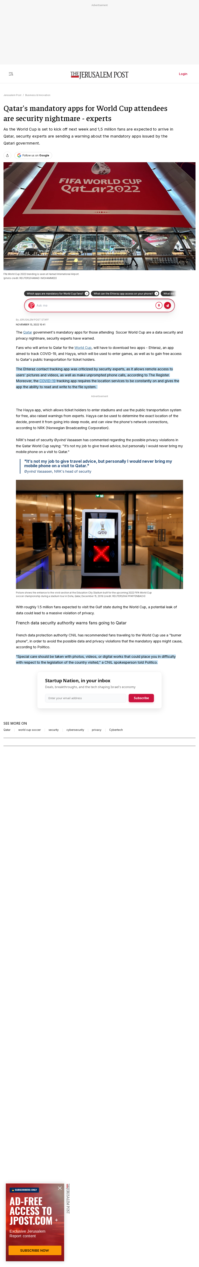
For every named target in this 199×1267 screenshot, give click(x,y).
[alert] (35, 1222)
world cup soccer (29, 729)
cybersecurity (75, 729)
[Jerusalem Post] (99, 75)
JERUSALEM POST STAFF (34, 319)
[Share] (7, 155)
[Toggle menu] (10, 73)
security (54, 729)
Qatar (27, 332)
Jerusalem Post (12, 95)
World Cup (83, 348)
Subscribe (141, 698)
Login (183, 74)
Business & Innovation (37, 95)
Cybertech (116, 729)
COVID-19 (47, 381)
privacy (96, 729)
